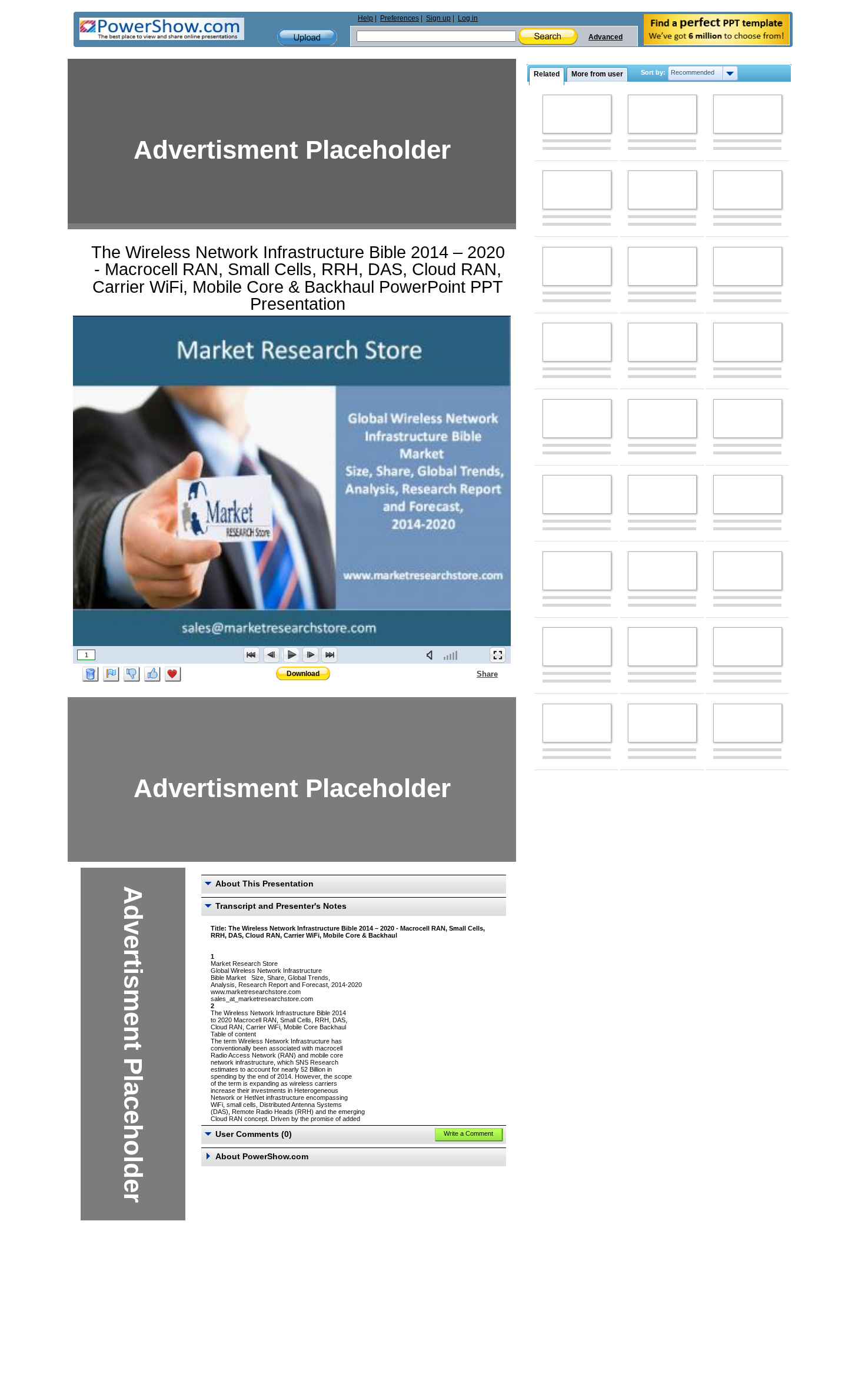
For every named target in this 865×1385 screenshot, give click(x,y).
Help (365, 18)
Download (303, 674)
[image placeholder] (577, 114)
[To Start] (252, 655)
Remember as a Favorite (173, 674)
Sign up (438, 18)
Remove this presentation (90, 674)
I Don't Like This (132, 674)
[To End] (329, 655)
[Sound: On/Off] (432, 655)
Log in (468, 18)
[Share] (469, 674)
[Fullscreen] (498, 655)
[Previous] (271, 655)
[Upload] (307, 37)
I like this (152, 674)
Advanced (605, 37)
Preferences (399, 18)
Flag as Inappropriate (111, 674)
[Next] (310, 655)
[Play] (291, 655)
